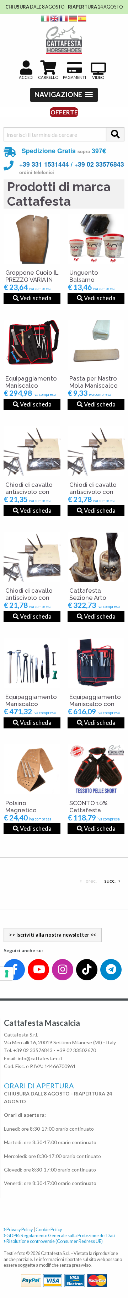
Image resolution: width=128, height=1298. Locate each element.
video (98, 77)
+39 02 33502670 (76, 1050)
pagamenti (74, 77)
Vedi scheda (35, 298)
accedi (26, 77)
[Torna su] (114, 1266)
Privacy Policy (19, 1229)
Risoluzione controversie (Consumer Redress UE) (54, 1241)
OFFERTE (64, 112)
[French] (64, 18)
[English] (54, 18)
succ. (111, 881)
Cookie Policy (49, 1229)
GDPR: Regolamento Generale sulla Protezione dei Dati (60, 1235)
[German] (73, 18)
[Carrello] (93, 1266)
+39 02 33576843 (99, 164)
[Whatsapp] (12, 1277)
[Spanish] (82, 18)
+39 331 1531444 (44, 164)
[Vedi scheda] (32, 239)
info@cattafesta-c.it (40, 1058)
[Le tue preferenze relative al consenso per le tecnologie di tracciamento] (7, 973)
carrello (48, 77)
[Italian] (45, 18)
